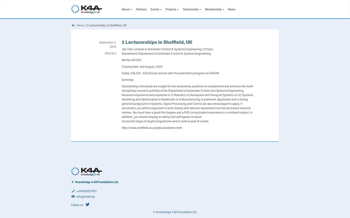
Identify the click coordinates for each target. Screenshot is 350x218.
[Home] (73, 25)
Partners (141, 9)
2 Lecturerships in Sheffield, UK (157, 42)
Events (155, 9)
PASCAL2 (110, 53)
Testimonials (191, 9)
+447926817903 (86, 191)
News (231, 9)
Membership (213, 9)
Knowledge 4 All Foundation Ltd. (97, 182)
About (126, 9)
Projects (171, 9)
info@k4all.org (85, 197)
